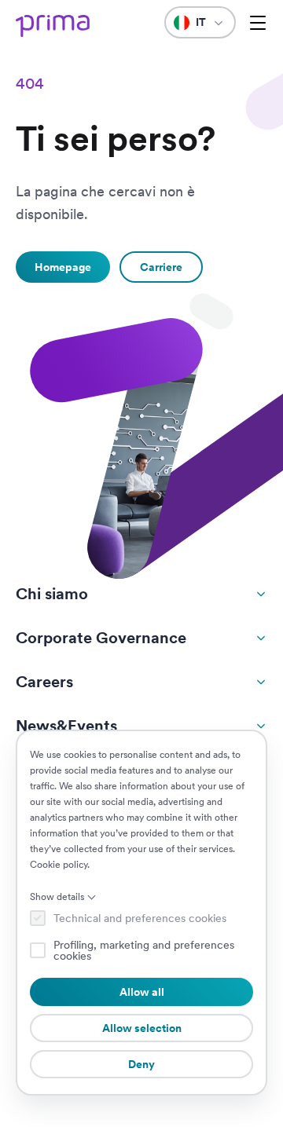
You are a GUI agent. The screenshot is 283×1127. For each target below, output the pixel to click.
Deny (141, 1064)
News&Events (66, 725)
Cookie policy (58, 864)
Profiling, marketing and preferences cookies (143, 950)
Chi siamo (52, 593)
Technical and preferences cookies (139, 918)
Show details (57, 896)
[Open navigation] (257, 22)
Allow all (141, 992)
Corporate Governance (101, 637)
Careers (44, 681)
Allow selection (142, 1028)
